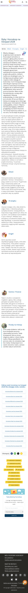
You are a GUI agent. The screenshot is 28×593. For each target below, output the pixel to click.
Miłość (9, 49)
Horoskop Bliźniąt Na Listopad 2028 (14, 401)
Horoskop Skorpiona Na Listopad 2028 (14, 426)
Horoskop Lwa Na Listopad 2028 (14, 411)
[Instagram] (7, 575)
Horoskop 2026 (4, 5)
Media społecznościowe (12, 571)
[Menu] (1, 2)
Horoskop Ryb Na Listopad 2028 (14, 446)
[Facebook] (11, 453)
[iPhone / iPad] (12, 579)
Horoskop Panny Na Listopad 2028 (14, 416)
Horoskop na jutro (15, 463)
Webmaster (14, 585)
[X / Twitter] (25, 575)
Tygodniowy (9, 469)
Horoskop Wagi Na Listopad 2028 (14, 421)
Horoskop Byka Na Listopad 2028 (14, 396)
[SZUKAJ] (26, 2)
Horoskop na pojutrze (15, 466)
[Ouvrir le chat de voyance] (25, 582)
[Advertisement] (14, 22)
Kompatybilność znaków (15, 482)
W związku (15, 49)
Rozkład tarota (14, 476)
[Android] (16, 579)
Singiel (22, 49)
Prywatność (21, 583)
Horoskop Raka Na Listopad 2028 (14, 406)
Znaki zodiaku (15, 485)
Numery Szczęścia (15, 479)
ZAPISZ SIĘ (14, 515)
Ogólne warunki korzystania (13, 560)
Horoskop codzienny (15, 5)
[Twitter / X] (18, 453)
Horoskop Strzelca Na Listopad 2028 (14, 431)
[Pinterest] (20, 575)
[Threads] (16, 575)
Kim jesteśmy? (9, 558)
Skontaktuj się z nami (11, 566)
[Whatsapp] (15, 453)
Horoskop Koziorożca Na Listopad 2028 (14, 436)
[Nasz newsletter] (22, 2)
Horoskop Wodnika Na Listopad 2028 (14, 441)
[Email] (21, 453)
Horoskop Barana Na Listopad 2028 (14, 391)
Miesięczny (20, 469)
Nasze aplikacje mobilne (12, 569)
